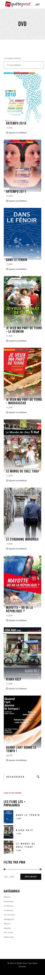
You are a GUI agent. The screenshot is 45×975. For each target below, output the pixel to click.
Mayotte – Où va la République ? (19, 609)
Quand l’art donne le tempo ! (21, 749)
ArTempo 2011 (16, 191)
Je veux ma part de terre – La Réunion (24, 329)
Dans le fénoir (16, 260)
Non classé (8, 932)
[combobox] (23, 64)
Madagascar (9, 919)
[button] (16, 132)
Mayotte (7, 928)
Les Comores (9, 915)
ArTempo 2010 (16, 123)
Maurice (7, 923)
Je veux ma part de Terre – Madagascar (24, 401)
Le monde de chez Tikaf (22, 471)
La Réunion (8, 906)
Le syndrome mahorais (22, 539)
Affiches (7, 897)
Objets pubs (9, 937)
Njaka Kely (13, 679)
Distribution (9, 901)
